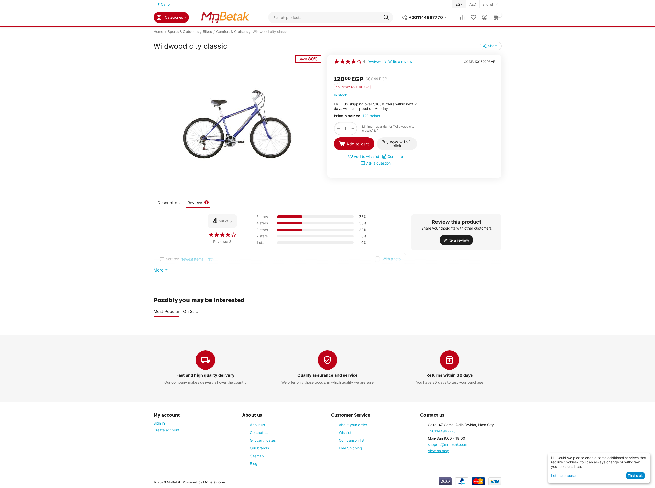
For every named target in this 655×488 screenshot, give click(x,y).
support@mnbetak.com (447, 444)
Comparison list (351, 440)
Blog (253, 463)
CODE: (469, 62)
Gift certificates (263, 440)
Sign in (159, 423)
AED (472, 4)
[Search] (387, 17)
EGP (459, 4)
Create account (166, 430)
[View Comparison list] (462, 17)
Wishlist (345, 432)
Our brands (259, 448)
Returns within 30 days (449, 375)
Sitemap (257, 456)
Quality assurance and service (327, 375)
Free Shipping (350, 448)
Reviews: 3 (377, 62)
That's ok (635, 475)
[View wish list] (473, 17)
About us (257, 424)
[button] (490, 46)
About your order (353, 424)
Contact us (259, 432)
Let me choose (563, 475)
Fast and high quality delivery (205, 375)
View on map (438, 451)
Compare (395, 156)
